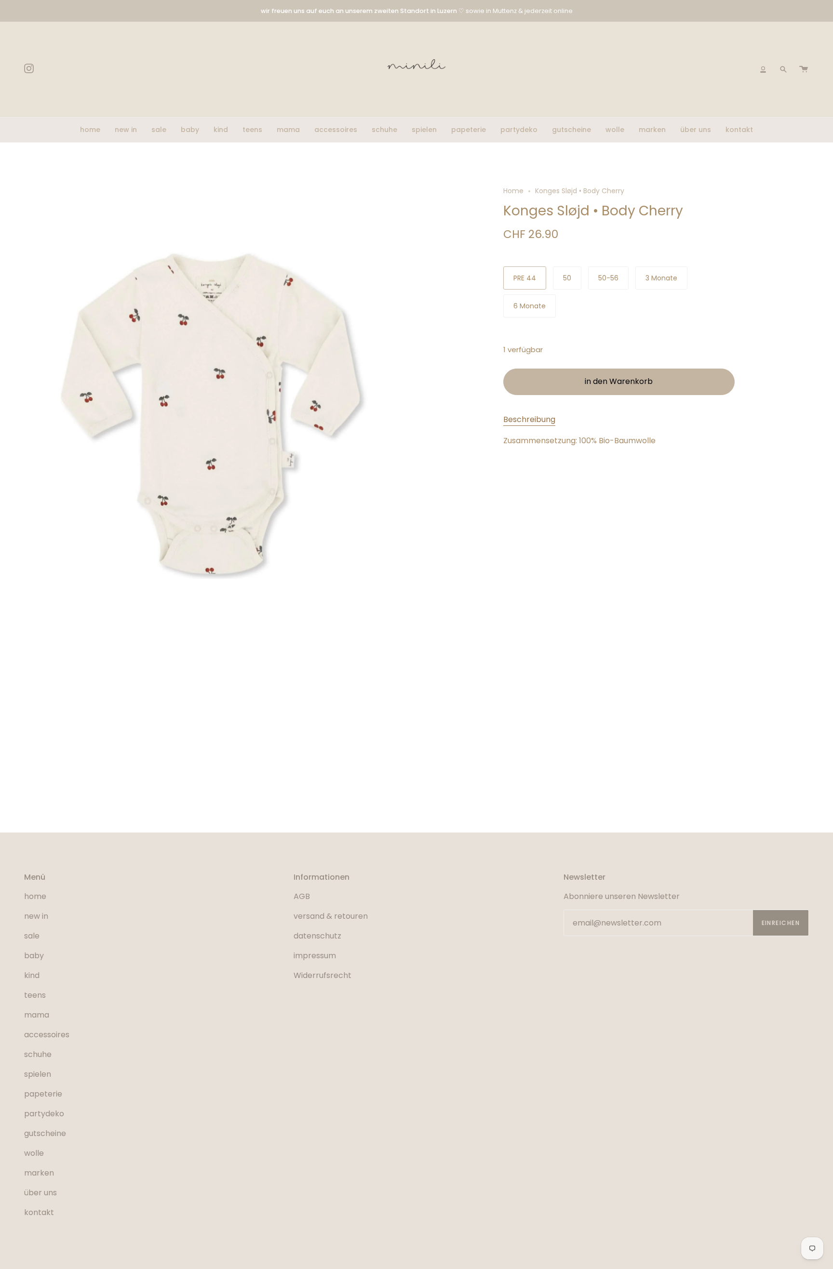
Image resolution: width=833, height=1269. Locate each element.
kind (32, 975)
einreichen (781, 923)
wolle (34, 1153)
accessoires (46, 1034)
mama (36, 1014)
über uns (40, 1192)
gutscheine (45, 1133)
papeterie (43, 1093)
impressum (315, 955)
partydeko (44, 1113)
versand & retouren (331, 916)
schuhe (38, 1054)
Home (513, 191)
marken (39, 1172)
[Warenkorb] (803, 69)
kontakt (39, 1212)
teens (35, 995)
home (35, 896)
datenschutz (317, 935)
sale (32, 935)
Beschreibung (529, 419)
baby (34, 955)
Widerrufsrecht (322, 975)
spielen (37, 1074)
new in (36, 916)
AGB (302, 896)
